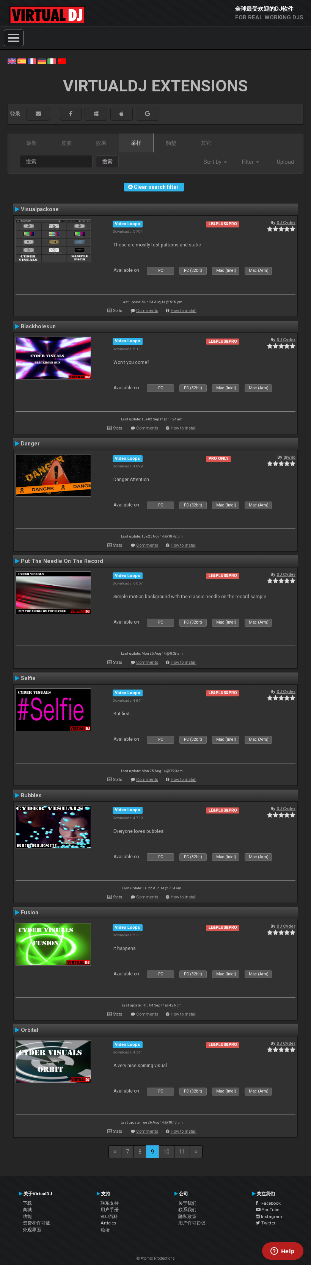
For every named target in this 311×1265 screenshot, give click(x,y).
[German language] (42, 61)
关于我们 (187, 1203)
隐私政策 (187, 1216)
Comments (147, 310)
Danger (30, 443)
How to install (183, 310)
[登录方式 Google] (147, 114)
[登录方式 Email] (38, 114)
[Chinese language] (62, 61)
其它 (206, 143)
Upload (285, 162)
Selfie (28, 678)
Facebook (269, 1203)
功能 (27, 1216)
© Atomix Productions (156, 1258)
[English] (12, 61)
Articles (108, 1223)
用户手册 (110, 1209)
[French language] (32, 61)
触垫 (171, 143)
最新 (31, 143)
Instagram (271, 1216)
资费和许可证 (36, 1223)
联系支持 (110, 1203)
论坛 (105, 1229)
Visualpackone (40, 209)
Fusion (29, 912)
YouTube (270, 1209)
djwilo (289, 457)
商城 (27, 1209)
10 (166, 1152)
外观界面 (32, 1229)
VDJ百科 (109, 1216)
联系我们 (187, 1209)
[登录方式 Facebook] (71, 114)
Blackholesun (38, 326)
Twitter (267, 1223)
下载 (27, 1203)
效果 (101, 143)
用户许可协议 (192, 1223)
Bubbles (31, 795)
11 (182, 1152)
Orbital (29, 1030)
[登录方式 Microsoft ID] (96, 114)
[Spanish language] (21, 61)
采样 (136, 143)
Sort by (213, 162)
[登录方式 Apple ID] (121, 114)
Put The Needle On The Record (62, 561)
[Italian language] (51, 61)
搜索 (107, 161)
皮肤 (66, 143)
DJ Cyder (285, 222)
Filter (248, 162)
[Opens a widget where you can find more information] (282, 1251)
